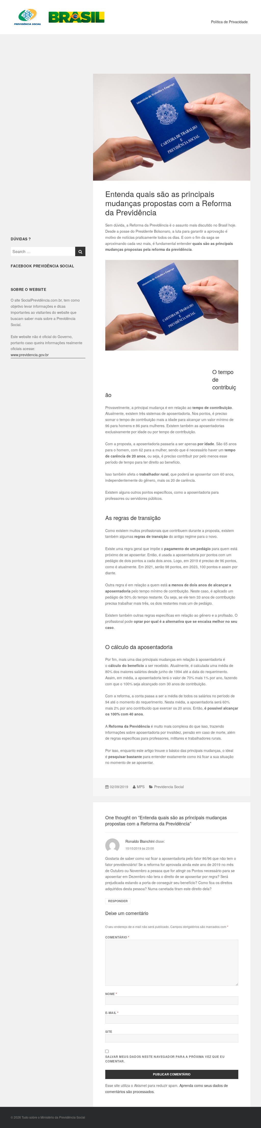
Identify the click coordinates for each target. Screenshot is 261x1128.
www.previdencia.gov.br (30, 354)
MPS (141, 786)
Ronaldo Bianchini (139, 841)
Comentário (117, 937)
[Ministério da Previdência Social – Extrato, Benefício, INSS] (58, 16)
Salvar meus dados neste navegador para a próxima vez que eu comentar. (165, 1059)
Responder (118, 901)
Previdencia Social (169, 786)
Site (108, 1032)
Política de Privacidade (229, 21)
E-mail (112, 1013)
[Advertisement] (130, 50)
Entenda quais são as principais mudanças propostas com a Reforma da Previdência (168, 203)
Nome (111, 994)
